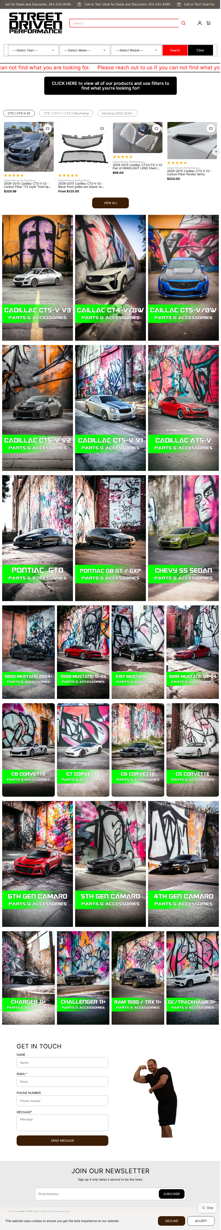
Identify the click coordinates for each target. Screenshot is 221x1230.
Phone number (29, 1093)
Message (24, 1112)
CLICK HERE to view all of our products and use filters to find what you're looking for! (110, 86)
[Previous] (5, 151)
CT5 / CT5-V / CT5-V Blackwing (66, 113)
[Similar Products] (47, 128)
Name (21, 1054)
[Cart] (208, 23)
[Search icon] (183, 23)
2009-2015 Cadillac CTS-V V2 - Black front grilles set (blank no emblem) (80, 185)
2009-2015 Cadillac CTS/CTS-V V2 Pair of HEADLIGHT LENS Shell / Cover (137, 166)
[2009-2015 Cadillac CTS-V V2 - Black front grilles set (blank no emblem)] (83, 147)
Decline (171, 1221)
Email (22, 1074)
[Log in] (200, 23)
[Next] (215, 151)
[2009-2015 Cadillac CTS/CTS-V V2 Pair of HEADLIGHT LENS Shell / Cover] (138, 137)
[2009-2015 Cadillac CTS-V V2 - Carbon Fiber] (29, 147)
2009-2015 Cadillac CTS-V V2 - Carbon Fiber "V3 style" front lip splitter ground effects (26, 185)
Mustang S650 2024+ (117, 113)
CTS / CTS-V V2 (19, 113)
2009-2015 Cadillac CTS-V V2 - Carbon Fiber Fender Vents (189, 172)
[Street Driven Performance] (36, 23)
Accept (201, 1221)
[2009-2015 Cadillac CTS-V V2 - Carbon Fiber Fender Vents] (192, 140)
